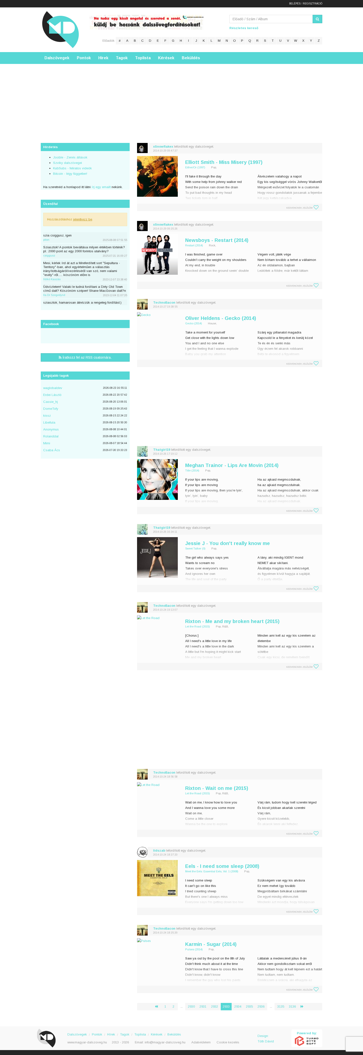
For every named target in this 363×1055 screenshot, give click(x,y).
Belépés (295, 3)
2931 (203, 1006)
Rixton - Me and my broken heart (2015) (232, 621)
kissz (47, 415)
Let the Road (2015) (197, 626)
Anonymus (51, 429)
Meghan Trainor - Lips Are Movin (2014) (232, 465)
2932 (214, 1006)
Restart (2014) (194, 245)
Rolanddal (51, 436)
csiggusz (49, 255)
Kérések (166, 58)
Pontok (84, 58)
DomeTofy (50, 408)
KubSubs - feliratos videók (72, 168)
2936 (261, 1006)
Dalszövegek (56, 58)
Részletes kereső (243, 28)
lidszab (159, 850)
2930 (191, 1006)
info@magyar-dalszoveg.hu (165, 1042)
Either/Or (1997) (195, 167)
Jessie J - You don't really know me (227, 543)
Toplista (143, 58)
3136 (292, 1006)
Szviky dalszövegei (67, 163)
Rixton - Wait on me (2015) (216, 788)
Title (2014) (192, 470)
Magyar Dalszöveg (60, 29)
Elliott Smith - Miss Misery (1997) (223, 162)
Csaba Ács (51, 450)
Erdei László (52, 395)
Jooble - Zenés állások (70, 157)
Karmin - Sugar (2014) (211, 944)
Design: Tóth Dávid (266, 1038)
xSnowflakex (163, 146)
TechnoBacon (164, 302)
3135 (280, 1006)
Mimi (46, 443)
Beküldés (191, 58)
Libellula (49, 422)
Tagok (122, 58)
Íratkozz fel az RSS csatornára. (86, 357)
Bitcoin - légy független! (70, 174)
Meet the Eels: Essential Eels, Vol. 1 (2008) (211, 871)
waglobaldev (52, 388)
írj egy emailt (101, 187)
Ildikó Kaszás (51, 279)
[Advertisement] (181, 98)
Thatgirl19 (161, 449)
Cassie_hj (50, 402)
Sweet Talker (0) (195, 548)
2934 (237, 1006)
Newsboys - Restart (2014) (216, 240)
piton (46, 239)
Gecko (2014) (193, 323)
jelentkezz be (82, 219)
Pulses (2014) (194, 949)
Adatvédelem (201, 1042)
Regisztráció (312, 3)
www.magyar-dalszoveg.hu (87, 1042)
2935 (249, 1006)
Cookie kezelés (228, 1042)
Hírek (103, 58)
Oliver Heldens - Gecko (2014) (220, 318)
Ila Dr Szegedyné (54, 294)
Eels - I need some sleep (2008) (222, 866)
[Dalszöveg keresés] (317, 19)
